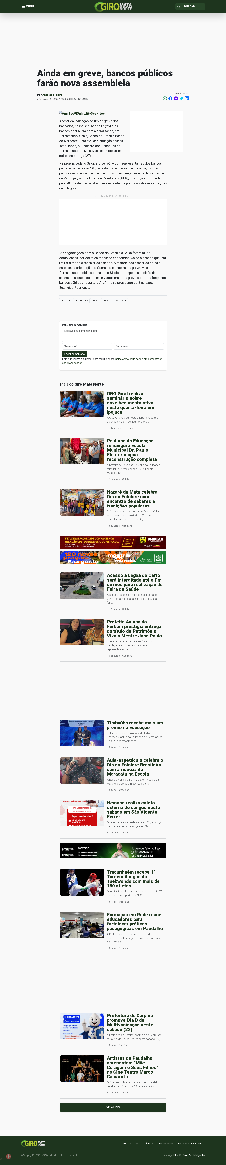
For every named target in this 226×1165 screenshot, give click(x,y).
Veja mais (113, 1107)
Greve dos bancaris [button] (115, 300)
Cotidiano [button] (67, 300)
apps (150, 1143)
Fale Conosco (165, 1143)
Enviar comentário (74, 354)
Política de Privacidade (190, 1143)
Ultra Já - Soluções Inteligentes (189, 1155)
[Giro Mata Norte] (113, 6)
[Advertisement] (113, 40)
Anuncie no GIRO (131, 1143)
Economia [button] (82, 300)
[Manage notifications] (8, 1156)
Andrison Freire (52, 94)
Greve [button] (95, 300)
